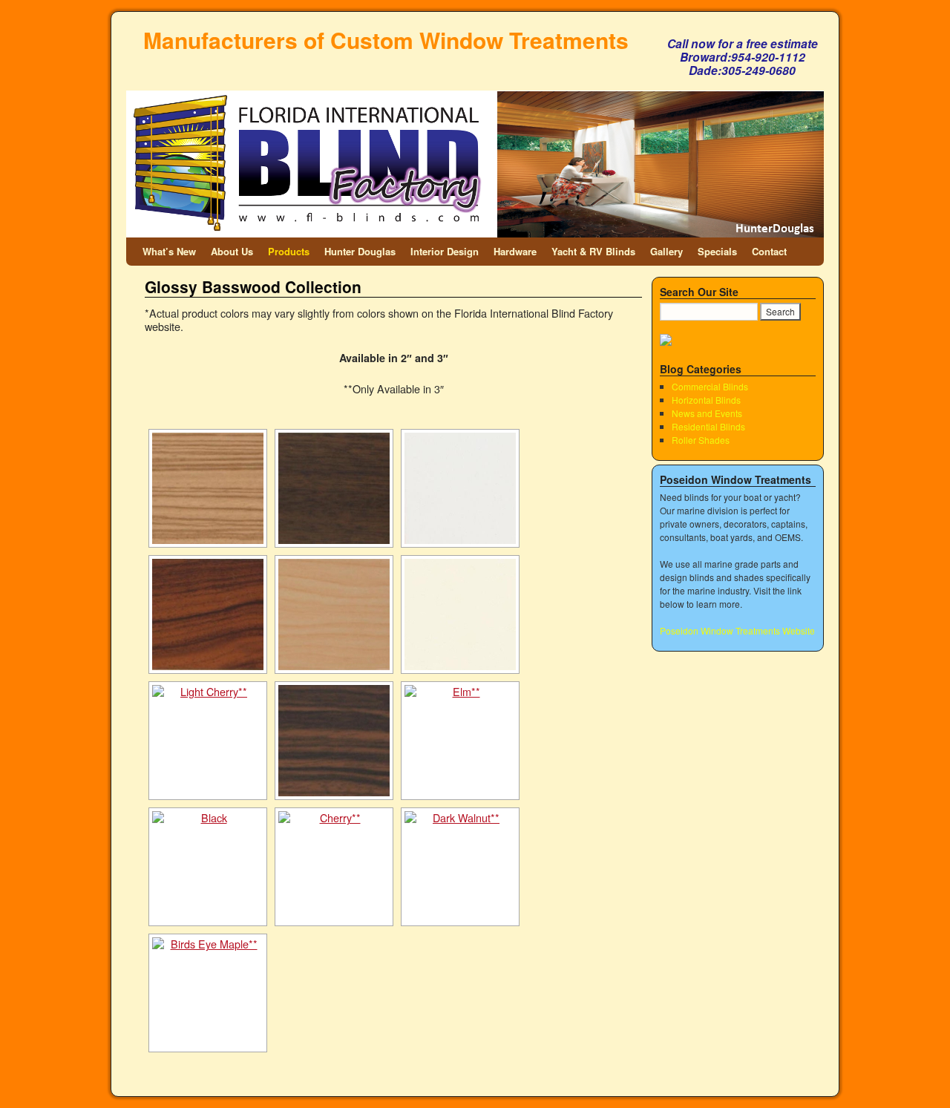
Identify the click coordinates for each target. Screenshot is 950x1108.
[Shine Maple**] (334, 614)
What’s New (169, 251)
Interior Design (444, 251)
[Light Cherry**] (207, 740)
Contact (769, 251)
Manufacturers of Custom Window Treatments (386, 40)
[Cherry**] (334, 866)
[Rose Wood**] (207, 614)
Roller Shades (701, 439)
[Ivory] (460, 614)
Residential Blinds (708, 426)
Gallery (666, 251)
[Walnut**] (334, 488)
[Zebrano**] (207, 488)
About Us (232, 251)
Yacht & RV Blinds (593, 251)
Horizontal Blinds (706, 399)
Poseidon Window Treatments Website (737, 630)
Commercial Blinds (710, 386)
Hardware (515, 251)
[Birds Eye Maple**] (207, 993)
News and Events (707, 413)
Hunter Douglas (360, 251)
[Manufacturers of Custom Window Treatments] (475, 132)
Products (288, 251)
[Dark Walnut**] (460, 866)
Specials (717, 251)
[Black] (207, 866)
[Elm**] (460, 740)
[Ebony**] (334, 740)
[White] (460, 488)
